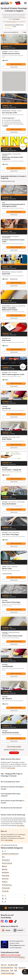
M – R (13, 899)
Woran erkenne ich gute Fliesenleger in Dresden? (14, 802)
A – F (13, 851)
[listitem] (10, 854)
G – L (13, 896)
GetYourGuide (11, 181)
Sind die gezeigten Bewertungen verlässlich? (14, 795)
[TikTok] (15, 921)
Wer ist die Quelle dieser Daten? (14, 782)
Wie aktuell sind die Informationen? (14, 808)
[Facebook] (6, 921)
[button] (25, 971)
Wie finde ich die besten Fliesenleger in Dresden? (14, 788)
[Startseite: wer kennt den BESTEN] (6, 3)
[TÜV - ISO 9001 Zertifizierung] (4, 944)
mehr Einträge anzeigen (14, 746)
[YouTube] (11, 921)
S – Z (13, 902)
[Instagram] (2, 921)
